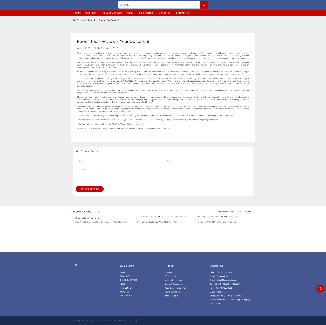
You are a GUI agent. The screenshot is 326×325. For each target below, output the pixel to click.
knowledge (247, 212)
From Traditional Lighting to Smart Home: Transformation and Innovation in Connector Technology (102, 222)
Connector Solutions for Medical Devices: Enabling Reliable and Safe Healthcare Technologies (164, 216)
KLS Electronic (79, 20)
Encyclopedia (223, 212)
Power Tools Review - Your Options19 (103, 20)
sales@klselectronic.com (226, 280)
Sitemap (141, 320)
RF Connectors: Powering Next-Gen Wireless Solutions (88, 218)
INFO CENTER (236, 212)
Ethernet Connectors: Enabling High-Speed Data (218, 216)
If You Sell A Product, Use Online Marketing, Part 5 (158, 222)
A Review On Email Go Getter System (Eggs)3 (217, 222)
